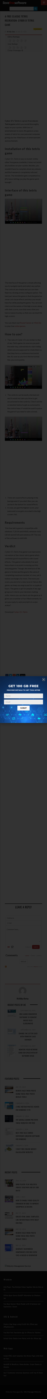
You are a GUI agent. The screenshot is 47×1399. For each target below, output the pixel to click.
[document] (23, 699)
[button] (44, 679)
